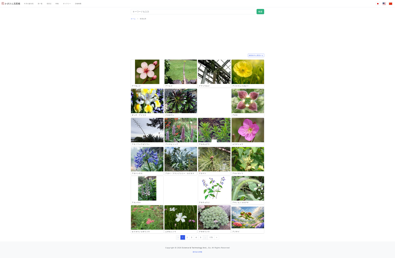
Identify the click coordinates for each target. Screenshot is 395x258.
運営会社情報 (197, 252)
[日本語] (377, 4)
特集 (57, 4)
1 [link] (182, 237)
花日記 (49, 4)
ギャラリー (67, 4)
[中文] (390, 4)
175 (211, 237)
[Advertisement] (197, 37)
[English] (384, 4)
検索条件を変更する (256, 55)
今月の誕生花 (29, 4)
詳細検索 (78, 4)
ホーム (133, 19)
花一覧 (40, 4)
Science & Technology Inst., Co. (196, 248)
